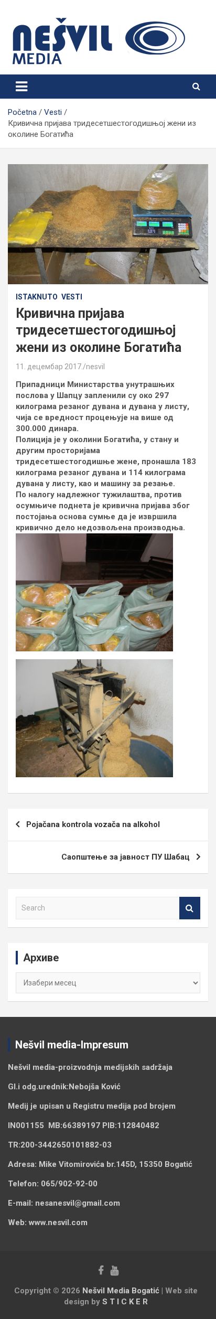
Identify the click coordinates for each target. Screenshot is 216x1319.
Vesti (71, 297)
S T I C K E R (125, 1301)
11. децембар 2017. (49, 366)
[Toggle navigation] (21, 86)
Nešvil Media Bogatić (120, 1290)
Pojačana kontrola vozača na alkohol (93, 824)
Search (189, 908)
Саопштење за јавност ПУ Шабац (125, 857)
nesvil (95, 366)
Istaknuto (37, 297)
